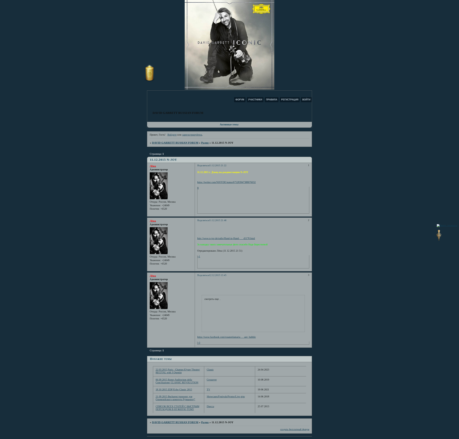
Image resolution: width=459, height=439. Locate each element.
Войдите (172, 134)
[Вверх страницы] (447, 225)
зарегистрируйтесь (192, 134)
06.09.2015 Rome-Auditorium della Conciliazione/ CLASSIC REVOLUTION (177, 381)
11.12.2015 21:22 (217, 165)
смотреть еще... (212, 299)
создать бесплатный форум (294, 429)
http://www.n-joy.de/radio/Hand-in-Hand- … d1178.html (226, 238)
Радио (205, 142)
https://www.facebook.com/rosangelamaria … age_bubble (226, 337)
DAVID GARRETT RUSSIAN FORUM (175, 142)
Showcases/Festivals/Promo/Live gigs (226, 396)
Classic (210, 369)
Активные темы (229, 124)
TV (208, 389)
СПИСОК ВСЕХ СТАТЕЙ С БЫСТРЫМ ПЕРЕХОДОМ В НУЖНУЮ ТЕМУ (177, 408)
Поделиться (203, 165)
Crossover (212, 379)
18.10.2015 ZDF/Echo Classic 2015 (174, 389)
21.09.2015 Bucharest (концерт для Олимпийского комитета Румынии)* (175, 398)
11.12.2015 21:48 (217, 220)
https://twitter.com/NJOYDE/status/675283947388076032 (226, 182)
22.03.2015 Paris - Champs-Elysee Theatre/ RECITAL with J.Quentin (178, 371)
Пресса (210, 406)
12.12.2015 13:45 (217, 275)
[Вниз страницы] (439, 240)
